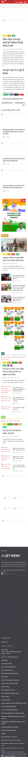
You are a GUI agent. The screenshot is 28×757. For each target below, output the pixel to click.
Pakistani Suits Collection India (9, 683)
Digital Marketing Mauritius (8, 600)
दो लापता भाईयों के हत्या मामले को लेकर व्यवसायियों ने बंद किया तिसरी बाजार (13, 187)
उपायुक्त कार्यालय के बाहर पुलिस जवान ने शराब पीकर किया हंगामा (13, 259)
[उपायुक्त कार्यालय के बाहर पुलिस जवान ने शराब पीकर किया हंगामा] (14, 245)
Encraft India (4, 620)
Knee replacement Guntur (8, 690)
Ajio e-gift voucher (5, 638)
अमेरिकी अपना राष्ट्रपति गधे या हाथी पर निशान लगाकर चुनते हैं (18, 449)
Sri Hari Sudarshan (19, 49)
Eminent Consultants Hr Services (9, 614)
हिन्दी (25, 2)
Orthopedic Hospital (10, 667)
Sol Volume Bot (5, 737)
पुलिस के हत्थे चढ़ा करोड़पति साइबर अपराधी (13, 99)
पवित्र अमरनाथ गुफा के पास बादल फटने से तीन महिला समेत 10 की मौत (18, 399)
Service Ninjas (4, 592)
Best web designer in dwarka (8, 582)
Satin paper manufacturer (7, 606)
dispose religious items (7, 602)
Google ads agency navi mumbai (9, 727)
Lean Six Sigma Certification (8, 706)
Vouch (10, 663)
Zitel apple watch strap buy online (9, 624)
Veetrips (3, 733)
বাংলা (17, 2)
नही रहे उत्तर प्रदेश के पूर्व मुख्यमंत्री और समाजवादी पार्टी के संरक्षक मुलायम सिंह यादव (19, 389)
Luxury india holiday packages (9, 709)
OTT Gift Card (4, 748)
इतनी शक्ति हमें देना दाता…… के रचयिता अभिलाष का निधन (13, 104)
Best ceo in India (5, 618)
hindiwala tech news (6, 616)
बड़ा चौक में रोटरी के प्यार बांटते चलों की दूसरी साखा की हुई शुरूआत (14, 160)
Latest (4, 35)
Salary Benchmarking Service (8, 612)
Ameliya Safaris (5, 696)
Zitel (2, 636)
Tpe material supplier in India (8, 630)
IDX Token (4, 740)
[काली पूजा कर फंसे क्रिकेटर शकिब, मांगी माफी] (14, 421)
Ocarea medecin (5, 686)
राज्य (11, 365)
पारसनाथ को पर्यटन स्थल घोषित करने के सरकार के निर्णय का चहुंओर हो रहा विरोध (13, 372)
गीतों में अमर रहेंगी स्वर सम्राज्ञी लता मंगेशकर (18, 408)
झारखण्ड (13, 35)
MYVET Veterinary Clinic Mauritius (10, 680)
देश (8, 365)
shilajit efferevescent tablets (20, 754)
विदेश (20, 424)
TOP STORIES (14, 362)
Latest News (4, 660)
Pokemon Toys (5, 610)
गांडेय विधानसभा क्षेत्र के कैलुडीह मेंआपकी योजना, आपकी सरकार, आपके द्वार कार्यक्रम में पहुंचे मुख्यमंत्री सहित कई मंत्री (19, 288)
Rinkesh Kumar (14, 263)
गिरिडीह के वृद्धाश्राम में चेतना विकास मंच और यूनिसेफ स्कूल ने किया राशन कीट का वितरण (14, 132)
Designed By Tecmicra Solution (9, 584)
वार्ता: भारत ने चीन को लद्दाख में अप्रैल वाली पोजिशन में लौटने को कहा (19, 466)
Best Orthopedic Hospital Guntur (10, 693)
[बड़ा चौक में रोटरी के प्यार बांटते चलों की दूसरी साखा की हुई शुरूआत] (14, 144)
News (9, 35)
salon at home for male (7, 586)
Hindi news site (5, 628)
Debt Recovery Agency (7, 590)
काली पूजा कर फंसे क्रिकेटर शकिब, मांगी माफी (12, 432)
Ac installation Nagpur (6, 598)
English (21, 2)
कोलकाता (16, 424)
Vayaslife (3, 752)
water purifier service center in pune (10, 604)
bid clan (3, 588)
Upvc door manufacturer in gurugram (10, 632)
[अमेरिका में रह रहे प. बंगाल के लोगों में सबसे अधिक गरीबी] (6, 459)
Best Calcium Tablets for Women (9, 608)
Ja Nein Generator (6, 700)
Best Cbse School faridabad (8, 730)
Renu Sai (3, 743)
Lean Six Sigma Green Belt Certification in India (13, 703)
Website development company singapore (11, 634)
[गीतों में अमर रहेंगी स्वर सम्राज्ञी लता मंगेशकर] (6, 409)
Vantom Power (9, 670)
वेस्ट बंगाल (4, 427)
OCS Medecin (4, 677)
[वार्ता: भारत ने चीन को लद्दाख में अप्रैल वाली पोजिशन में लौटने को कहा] (6, 468)
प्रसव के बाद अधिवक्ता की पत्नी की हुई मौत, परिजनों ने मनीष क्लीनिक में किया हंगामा (19, 298)
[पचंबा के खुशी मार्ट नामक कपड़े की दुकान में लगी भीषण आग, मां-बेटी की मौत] (6, 278)
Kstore (3, 750)
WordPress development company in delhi (12, 713)
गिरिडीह (13, 254)
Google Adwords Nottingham (8, 596)
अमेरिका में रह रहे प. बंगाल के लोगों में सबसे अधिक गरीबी (18, 457)
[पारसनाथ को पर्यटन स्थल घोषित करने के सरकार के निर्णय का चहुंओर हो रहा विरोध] (14, 358)
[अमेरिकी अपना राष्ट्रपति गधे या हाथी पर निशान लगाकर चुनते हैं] (6, 450)
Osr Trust (3, 626)
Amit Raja (16, 436)
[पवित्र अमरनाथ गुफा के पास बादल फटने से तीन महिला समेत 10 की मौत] (6, 400)
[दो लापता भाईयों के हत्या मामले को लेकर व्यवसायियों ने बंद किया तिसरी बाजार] (14, 170)
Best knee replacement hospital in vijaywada (12, 622)
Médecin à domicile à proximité (9, 673)
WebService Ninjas (6, 594)
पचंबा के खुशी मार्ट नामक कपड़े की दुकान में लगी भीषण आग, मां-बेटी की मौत (19, 277)
